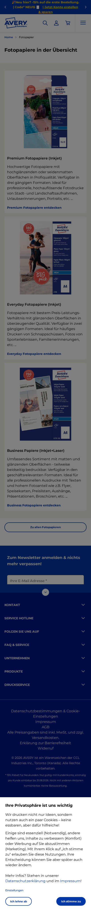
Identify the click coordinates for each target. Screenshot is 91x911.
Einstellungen (14, 890)
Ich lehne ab (18, 901)
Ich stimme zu (71, 901)
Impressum (70, 881)
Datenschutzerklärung (25, 881)
